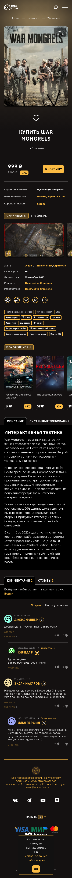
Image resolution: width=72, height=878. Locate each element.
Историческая (41, 317)
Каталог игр (33, 18)
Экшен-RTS (56, 334)
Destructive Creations (38, 283)
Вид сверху (25, 323)
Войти (8, 593)
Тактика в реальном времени (19, 312)
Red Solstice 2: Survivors (49, 394)
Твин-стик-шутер (38, 334)
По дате (36, 605)
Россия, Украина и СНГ (51, 196)
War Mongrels (54, 18)
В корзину (53, 169)
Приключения (43, 265)
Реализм (38, 323)
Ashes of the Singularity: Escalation (18, 396)
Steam (41, 203)
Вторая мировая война (16, 328)
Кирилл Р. (26, 652)
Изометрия (11, 323)
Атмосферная (12, 317)
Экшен (29, 265)
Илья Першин (29, 723)
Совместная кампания (16, 334)
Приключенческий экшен (42, 328)
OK (36, 869)
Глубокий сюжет (44, 312)
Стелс (59, 312)
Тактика (26, 317)
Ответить (9, 632)
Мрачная (56, 317)
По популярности (56, 605)
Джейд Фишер (26, 620)
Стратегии (59, 265)
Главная (15, 18)
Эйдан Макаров (27, 684)
